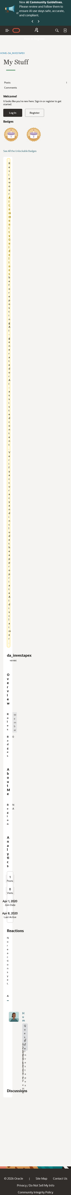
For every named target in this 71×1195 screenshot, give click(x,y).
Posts (35, 82)
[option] (14, 722)
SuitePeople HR (23, 1071)
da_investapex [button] (25, 1062)
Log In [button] (12, 112)
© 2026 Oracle (13, 1178)
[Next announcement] (39, 21)
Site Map (41, 1178)
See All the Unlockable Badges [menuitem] (20, 151)
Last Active (10, 917)
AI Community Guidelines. (44, 2)
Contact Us (60, 1178)
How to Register (34, 39)
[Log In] (65, 30)
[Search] (57, 30)
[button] (14, 1017)
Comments (10, 87)
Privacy (22, 1185)
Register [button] (35, 112)
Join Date (10, 905)
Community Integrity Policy (35, 1192)
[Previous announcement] (32, 21)
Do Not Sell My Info (41, 1185)
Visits (10, 893)
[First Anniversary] (11, 134)
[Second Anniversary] (33, 134)
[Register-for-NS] (36, 30)
